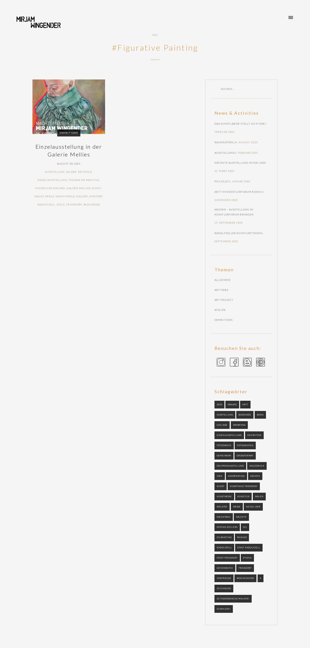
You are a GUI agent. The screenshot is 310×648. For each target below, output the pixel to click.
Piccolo (220, 181)
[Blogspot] (247, 363)
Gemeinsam (224, 455)
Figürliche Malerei (50, 188)
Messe (237, 506)
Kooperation (236, 476)
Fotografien (245, 445)
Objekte (241, 517)
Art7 (245, 404)
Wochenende (245, 578)
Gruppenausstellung (230, 466)
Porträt (96, 196)
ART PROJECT (223, 299)
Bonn (260, 414)
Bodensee (245, 414)
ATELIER (220, 309)
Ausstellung (55, 171)
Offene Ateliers (227, 527)
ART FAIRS (221, 289)
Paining (242, 537)
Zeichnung (224, 588)
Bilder (71, 171)
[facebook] (234, 363)
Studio (247, 557)
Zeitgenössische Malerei (233, 598)
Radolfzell (46, 204)
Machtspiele (65, 196)
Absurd (232, 404)
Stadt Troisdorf (227, 557)
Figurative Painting (84, 179)
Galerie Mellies (78, 188)
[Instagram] (221, 363)
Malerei (82, 196)
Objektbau (224, 517)
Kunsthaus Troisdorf (244, 486)
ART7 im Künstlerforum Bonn (237, 191)
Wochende (92, 204)
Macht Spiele (44, 196)
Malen (259, 496)
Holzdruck (256, 466)
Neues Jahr (253, 506)
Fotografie (224, 445)
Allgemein (222, 279)
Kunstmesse (224, 496)
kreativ (255, 476)
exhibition (254, 435)
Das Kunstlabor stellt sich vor (239, 123)
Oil (245, 527)
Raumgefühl (224, 142)
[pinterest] (260, 363)
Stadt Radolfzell (248, 547)
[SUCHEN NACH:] (216, 88)
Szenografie (225, 568)
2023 (219, 404)
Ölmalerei (224, 609)
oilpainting (224, 537)
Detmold (85, 171)
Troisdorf (74, 204)
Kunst (96, 188)
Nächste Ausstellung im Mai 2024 (240, 162)
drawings (239, 425)
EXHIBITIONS (69, 132)
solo (60, 204)
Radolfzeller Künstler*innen (237, 233)
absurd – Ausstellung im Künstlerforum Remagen (234, 212)
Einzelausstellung (52, 179)
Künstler (243, 496)
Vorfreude (224, 578)
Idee (220, 476)
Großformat (245, 455)
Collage (222, 425)
